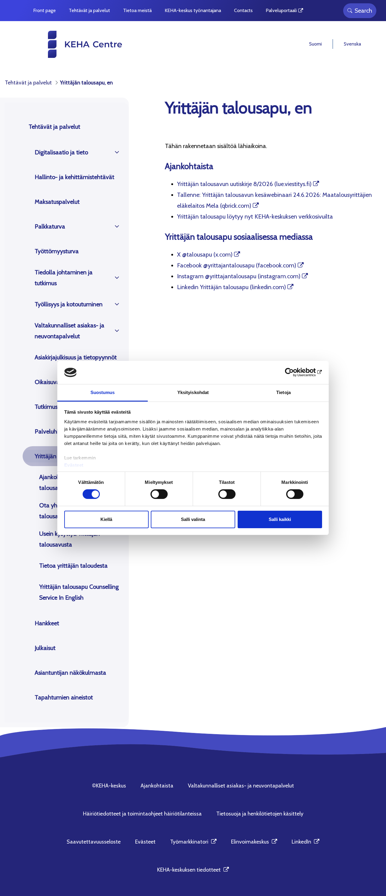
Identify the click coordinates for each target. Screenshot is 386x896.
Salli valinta (193, 519)
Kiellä (106, 519)
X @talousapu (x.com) (205, 254)
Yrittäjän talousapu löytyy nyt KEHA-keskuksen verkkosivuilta (255, 216)
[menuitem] (44, 10)
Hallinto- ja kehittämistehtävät (74, 177)
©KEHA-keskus (109, 785)
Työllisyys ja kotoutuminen (69, 304)
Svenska (352, 44)
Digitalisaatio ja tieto (61, 152)
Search (363, 10)
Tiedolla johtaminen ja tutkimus (64, 278)
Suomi (315, 44)
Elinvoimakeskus (254, 841)
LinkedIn (305, 841)
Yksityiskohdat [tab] (193, 392)
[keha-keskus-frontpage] (73, 44)
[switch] (159, 494)
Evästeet (74, 465)
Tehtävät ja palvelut (54, 126)
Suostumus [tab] (102, 392)
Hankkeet (47, 623)
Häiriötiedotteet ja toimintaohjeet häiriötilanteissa (142, 813)
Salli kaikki (280, 519)
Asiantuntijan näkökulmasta (70, 672)
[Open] (116, 152)
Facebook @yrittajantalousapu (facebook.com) (236, 265)
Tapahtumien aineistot (64, 697)
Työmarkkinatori (193, 841)
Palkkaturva (50, 226)
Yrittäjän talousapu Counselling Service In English (79, 592)
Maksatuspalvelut (57, 201)
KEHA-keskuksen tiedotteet (193, 869)
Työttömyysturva (57, 251)
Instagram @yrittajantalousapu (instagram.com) (238, 276)
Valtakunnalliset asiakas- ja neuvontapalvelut (69, 331)
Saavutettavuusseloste (94, 841)
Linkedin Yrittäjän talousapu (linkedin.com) (231, 287)
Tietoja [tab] (283, 392)
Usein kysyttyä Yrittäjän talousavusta (69, 539)
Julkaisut (45, 647)
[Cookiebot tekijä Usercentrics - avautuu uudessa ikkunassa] (295, 372)
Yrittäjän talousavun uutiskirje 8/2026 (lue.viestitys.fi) (244, 184)
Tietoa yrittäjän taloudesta (73, 565)
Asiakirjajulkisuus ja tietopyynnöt (76, 357)
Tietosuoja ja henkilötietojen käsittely (259, 813)
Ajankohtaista (157, 785)
